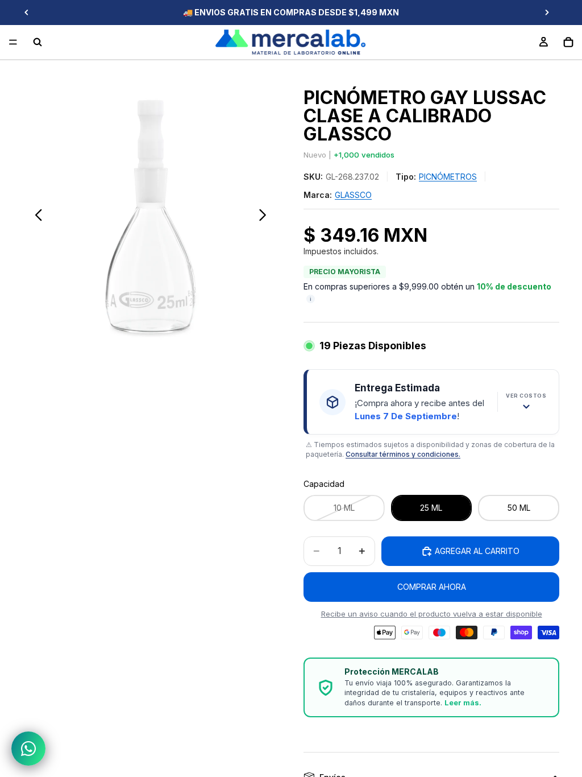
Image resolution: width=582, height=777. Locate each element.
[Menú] (13, 42)
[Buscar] (37, 42)
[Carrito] (568, 42)
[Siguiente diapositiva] (546, 12)
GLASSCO (353, 195)
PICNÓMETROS (448, 176)
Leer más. (462, 703)
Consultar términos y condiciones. (403, 454)
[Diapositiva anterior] (26, 12)
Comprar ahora (431, 587)
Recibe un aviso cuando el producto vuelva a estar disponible (431, 613)
